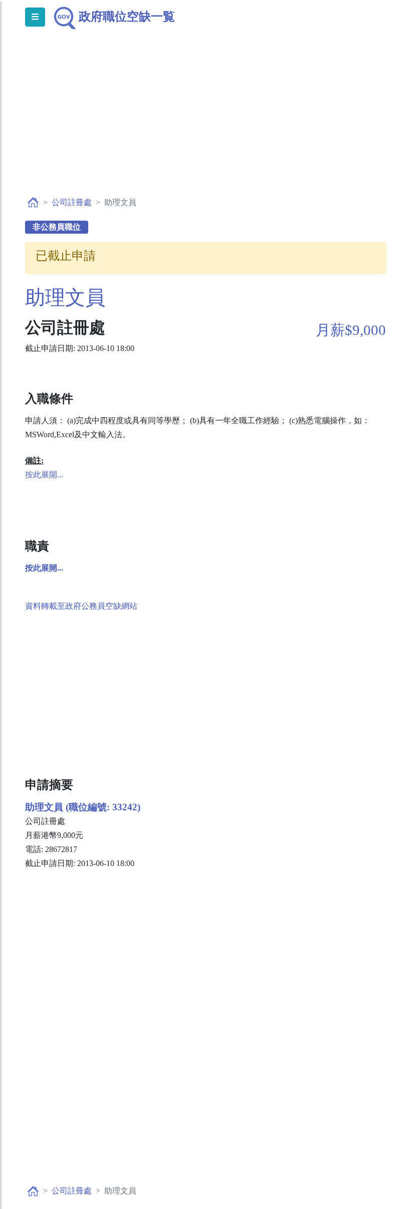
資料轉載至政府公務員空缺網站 (81, 606)
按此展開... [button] (44, 474)
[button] (44, 568)
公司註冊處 (72, 202)
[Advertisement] (205, 123)
